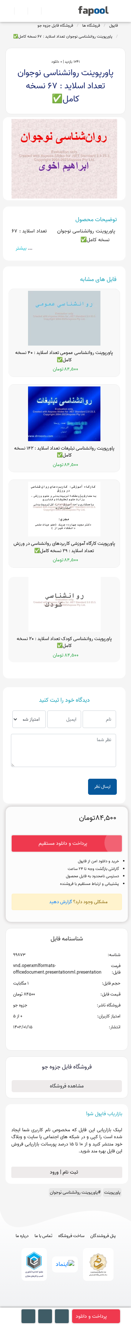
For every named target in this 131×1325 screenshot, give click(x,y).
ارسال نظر (102, 786)
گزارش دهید (60, 902)
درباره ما (22, 1236)
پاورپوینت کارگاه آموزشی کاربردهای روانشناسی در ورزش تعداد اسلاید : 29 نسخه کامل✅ (64, 547)
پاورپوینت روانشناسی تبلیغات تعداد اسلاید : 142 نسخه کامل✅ (64, 452)
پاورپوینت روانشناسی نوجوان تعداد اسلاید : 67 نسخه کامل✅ (62, 36)
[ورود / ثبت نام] (18, 11)
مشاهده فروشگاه (67, 1086)
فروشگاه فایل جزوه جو (55, 25)
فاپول (113, 25)
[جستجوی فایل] (45, 11)
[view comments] (75, 1039)
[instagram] (65, 1304)
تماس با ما (43, 1236)
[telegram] (52, 1304)
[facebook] (38, 1304)
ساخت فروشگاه (71, 1236)
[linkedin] (92, 1304)
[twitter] (79, 1304)
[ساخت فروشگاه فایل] (31, 11)
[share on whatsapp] (67, 1039)
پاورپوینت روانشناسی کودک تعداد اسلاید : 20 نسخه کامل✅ (64, 642)
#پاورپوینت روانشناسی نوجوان (75, 1192)
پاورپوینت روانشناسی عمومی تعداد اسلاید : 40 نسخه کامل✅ (64, 356)
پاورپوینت (112, 1192)
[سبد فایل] (8, 10)
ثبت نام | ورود (65, 1172)
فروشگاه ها (91, 25)
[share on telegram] (57, 1039)
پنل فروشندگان (103, 1236)
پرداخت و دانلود (91, 1316)
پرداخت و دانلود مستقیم (63, 843)
